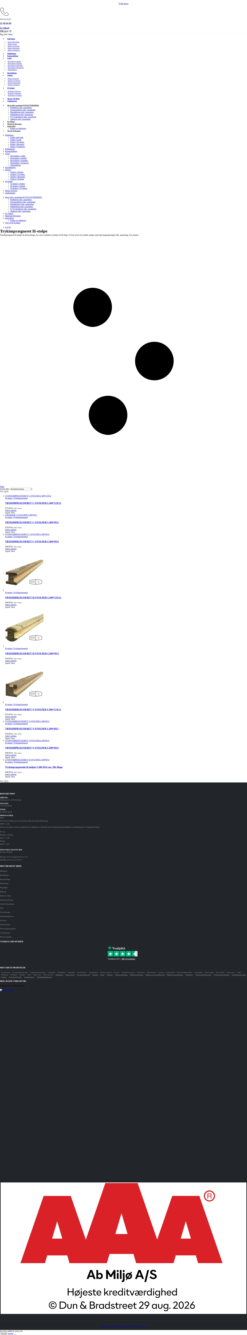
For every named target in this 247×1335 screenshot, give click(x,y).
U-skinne (3, 977)
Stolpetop (110, 975)
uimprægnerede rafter (15, 977)
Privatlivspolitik (5, 937)
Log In (8, 227)
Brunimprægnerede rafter (20, 972)
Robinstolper (59, 975)
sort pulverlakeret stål (83, 975)
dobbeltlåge (71, 972)
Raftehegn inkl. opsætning (21, 108)
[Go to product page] (126, 496)
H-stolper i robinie (17, 186)
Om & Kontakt (5, 912)
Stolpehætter (12, 101)
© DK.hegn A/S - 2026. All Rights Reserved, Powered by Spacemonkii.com (123, 1326)
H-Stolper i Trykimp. (15, 95)
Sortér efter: (5, 489)
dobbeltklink (61, 972)
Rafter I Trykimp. (17, 142)
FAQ (1, 908)
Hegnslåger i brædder (19, 161)
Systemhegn (189, 975)
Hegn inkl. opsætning (23, 105)
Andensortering (5, 972)
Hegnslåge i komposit (128, 972)
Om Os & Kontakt (13, 131)
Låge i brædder (209, 972)
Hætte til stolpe (151, 972)
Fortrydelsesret (5, 925)
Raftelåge (22, 975)
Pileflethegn (10, 149)
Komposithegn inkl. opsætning (22, 110)
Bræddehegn (10, 167)
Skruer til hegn (11, 191)
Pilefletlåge (14, 975)
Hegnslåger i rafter (17, 156)
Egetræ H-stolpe (82, 972)
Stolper (10, 75)
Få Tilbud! (4, 28)
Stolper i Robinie (14, 85)
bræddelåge (51, 972)
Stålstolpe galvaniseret (136, 975)
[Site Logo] (123, 4)
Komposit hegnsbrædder (184, 972)
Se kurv (4, 1334)
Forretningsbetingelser (8, 929)
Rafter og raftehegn (18, 220)
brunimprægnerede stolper (38, 972)
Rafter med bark (16, 137)
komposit (161, 972)
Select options (10, 510)
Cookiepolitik (5, 933)
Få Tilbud (9, 213)
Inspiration (11, 126)
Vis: (2, 491)
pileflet (239, 972)
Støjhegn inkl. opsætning (20, 119)
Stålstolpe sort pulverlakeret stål (155, 975)
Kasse (10, 1333)
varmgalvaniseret (29, 977)
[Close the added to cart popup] (15, 1334)
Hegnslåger (4, 888)
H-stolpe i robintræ (105, 972)
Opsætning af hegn (6, 900)
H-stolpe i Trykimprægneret (16, 498)
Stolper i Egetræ (16, 172)
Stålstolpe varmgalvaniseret (175, 975)
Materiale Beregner (13, 216)
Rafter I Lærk (15, 140)
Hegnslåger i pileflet (18, 158)
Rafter (29, 975)
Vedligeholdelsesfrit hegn (44, 977)
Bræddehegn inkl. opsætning (22, 112)
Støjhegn (3, 892)
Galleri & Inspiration (7, 904)
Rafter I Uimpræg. (14, 50)
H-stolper (11, 88)
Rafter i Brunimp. (17, 144)
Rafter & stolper (5, 896)
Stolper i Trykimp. (17, 174)
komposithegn (170, 972)
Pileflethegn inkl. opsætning (21, 114)
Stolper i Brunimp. (17, 177)
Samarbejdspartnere (7, 916)
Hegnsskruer (141, 972)
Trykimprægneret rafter (239, 975)
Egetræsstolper (93, 972)
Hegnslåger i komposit (19, 163)
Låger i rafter (231, 972)
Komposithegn (11, 151)
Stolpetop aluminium (121, 975)
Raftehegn (11, 39)
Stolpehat (95, 975)
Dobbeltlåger (12, 70)
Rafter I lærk (37, 975)
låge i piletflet (220, 972)
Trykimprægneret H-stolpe (221, 975)
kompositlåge (198, 972)
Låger (9, 58)
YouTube (3, 920)
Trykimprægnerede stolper (203, 975)
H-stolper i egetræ (17, 184)
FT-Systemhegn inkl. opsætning (23, 117)
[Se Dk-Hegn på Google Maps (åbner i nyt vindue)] (123, 1085)
